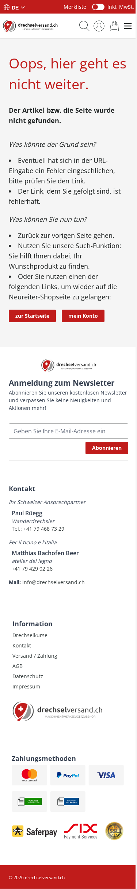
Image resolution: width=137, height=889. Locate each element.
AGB (17, 665)
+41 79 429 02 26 (32, 568)
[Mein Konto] (99, 26)
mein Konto (83, 315)
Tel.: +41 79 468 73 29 (38, 528)
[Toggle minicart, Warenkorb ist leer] (114, 25)
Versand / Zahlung (34, 655)
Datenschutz (27, 676)
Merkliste (75, 6)
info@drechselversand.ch (53, 582)
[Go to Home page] (30, 26)
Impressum (26, 686)
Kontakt (21, 645)
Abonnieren (107, 447)
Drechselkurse (29, 635)
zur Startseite (32, 315)
